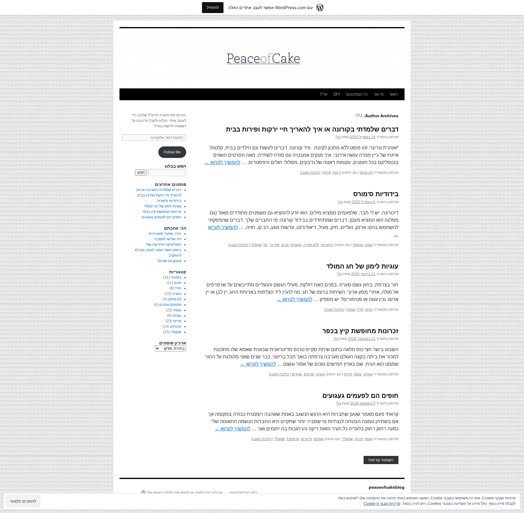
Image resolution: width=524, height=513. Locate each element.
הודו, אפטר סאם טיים (165, 233)
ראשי (394, 94)
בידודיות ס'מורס (375, 193)
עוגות (369, 245)
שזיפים (309, 374)
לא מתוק (366, 172)
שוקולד (357, 245)
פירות (327, 172)
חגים (369, 309)
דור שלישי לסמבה (167, 239)
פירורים (306, 439)
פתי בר (274, 245)
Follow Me (172, 152)
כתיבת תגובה (310, 172)
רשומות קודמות (381, 460)
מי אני (379, 94)
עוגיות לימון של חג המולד (362, 266)
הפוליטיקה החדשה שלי (163, 244)
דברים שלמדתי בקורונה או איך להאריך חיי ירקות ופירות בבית (312, 129)
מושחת (296, 245)
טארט (368, 374)
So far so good (169, 261)
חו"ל (324, 94)
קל (265, 245)
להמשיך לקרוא (222, 162)
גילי (358, 115)
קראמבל (293, 439)
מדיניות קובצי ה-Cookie (382, 503)
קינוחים (175, 326)
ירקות (337, 172)
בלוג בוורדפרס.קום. (243, 493)
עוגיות (351, 309)
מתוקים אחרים (170, 305)
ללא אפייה (311, 245)
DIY (337, 94)
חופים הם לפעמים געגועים (360, 395)
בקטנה (176, 277)
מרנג (285, 245)
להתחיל (213, 7)
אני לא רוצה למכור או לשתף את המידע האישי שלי (185, 493)
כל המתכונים (357, 94)
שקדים (297, 374)
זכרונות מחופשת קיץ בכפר (360, 330)
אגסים (319, 439)
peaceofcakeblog (387, 487)
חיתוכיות (327, 245)
